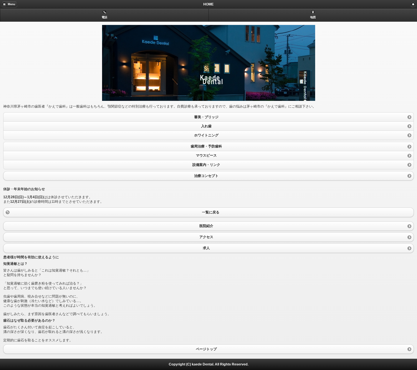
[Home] (413, 4)
